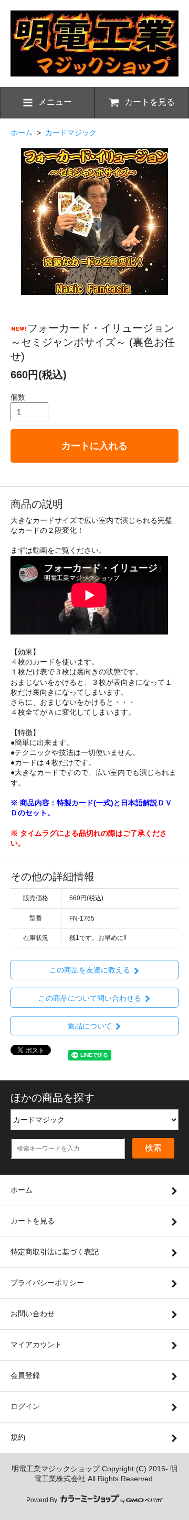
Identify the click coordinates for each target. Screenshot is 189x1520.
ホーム (21, 132)
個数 (17, 397)
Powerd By (42, 1500)
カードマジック (71, 132)
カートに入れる (94, 446)
